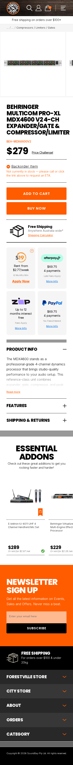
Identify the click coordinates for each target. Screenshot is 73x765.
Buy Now (36, 208)
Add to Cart (36, 193)
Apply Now (21, 281)
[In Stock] (41, 551)
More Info (52, 281)
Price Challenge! (42, 152)
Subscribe (36, 628)
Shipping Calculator (40, 235)
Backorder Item (24, 166)
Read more (13, 391)
